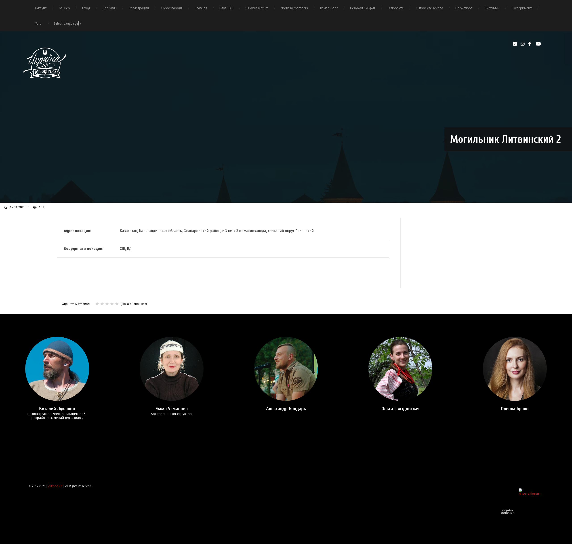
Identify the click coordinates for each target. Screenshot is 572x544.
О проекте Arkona (429, 8)
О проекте (396, 8)
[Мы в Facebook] (531, 44)
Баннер (64, 8)
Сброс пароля (172, 8)
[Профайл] (57, 369)
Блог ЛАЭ (226, 8)
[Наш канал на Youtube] (538, 44)
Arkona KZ (55, 486)
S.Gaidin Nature (257, 8)
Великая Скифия (363, 8)
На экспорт (464, 8)
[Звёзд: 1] (97, 303)
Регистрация (139, 8)
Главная (201, 8)
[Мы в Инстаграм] (523, 44)
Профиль (109, 8)
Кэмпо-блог (329, 8)
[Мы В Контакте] (515, 44)
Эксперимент (521, 8)
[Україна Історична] (44, 82)
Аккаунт (41, 8)
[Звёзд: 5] (117, 303)
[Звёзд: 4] (112, 303)
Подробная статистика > (508, 511)
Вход (86, 8)
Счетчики (492, 8)
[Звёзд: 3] (107, 303)
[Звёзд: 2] (102, 303)
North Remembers (294, 8)
